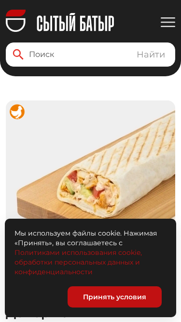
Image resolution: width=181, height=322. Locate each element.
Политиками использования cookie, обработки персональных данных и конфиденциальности (78, 262)
